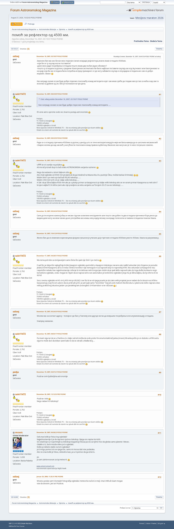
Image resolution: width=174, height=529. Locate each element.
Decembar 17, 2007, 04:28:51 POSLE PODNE (52, 256)
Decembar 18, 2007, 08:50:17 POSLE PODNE (52, 334)
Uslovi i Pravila (151, 523)
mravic (19, 432)
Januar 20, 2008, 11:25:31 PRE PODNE (50, 476)
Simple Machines (26, 523)
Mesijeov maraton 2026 (149, 17)
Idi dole (14, 49)
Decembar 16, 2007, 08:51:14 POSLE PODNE (52, 160)
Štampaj (159, 49)
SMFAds (11, 526)
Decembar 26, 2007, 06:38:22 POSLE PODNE (52, 432)
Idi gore (14, 497)
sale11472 (20, 93)
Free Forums (20, 526)
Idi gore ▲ (161, 523)
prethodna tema (141, 41)
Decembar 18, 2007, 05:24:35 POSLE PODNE (52, 311)
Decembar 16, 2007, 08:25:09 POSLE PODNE (52, 94)
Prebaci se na (125, 508)
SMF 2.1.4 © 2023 (15, 523)
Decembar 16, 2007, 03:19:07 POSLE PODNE (52, 56)
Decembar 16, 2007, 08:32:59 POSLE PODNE (52, 138)
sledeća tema (156, 41)
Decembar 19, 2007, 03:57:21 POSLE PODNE (52, 372)
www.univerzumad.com (45, 466)
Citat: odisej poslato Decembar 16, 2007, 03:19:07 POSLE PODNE (64, 99)
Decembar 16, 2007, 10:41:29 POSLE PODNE (52, 233)
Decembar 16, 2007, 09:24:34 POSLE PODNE (52, 211)
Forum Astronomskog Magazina (33, 10)
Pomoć (141, 523)
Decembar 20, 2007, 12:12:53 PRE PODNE (51, 394)
